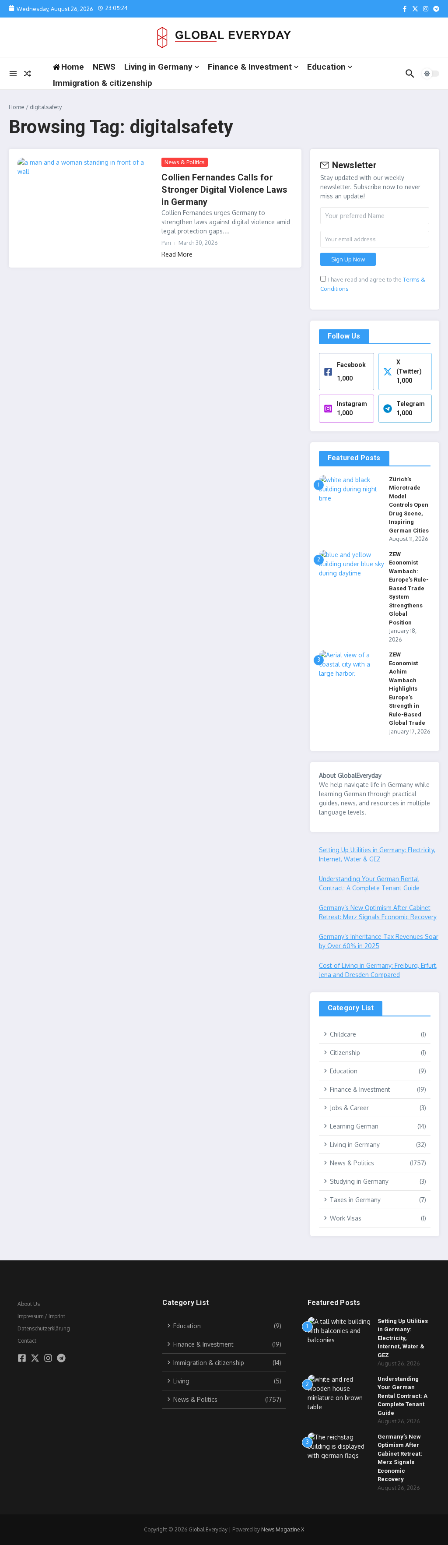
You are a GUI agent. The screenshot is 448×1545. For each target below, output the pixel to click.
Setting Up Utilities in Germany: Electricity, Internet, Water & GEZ (403, 1338)
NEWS (104, 67)
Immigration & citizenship (102, 83)
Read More (176, 254)
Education (326, 67)
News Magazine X (282, 1529)
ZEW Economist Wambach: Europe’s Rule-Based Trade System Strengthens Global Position (409, 588)
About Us (29, 1304)
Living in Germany (158, 67)
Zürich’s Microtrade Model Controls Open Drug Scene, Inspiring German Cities (409, 505)
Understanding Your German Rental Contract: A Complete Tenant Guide (402, 1396)
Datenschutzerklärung (44, 1328)
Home (16, 106)
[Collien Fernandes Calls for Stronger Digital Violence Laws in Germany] (86, 204)
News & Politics (184, 162)
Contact (27, 1340)
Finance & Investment (250, 67)
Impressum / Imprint (41, 1316)
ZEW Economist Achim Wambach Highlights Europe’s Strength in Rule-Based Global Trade (407, 688)
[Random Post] (27, 73)
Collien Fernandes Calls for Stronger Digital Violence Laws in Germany (224, 189)
